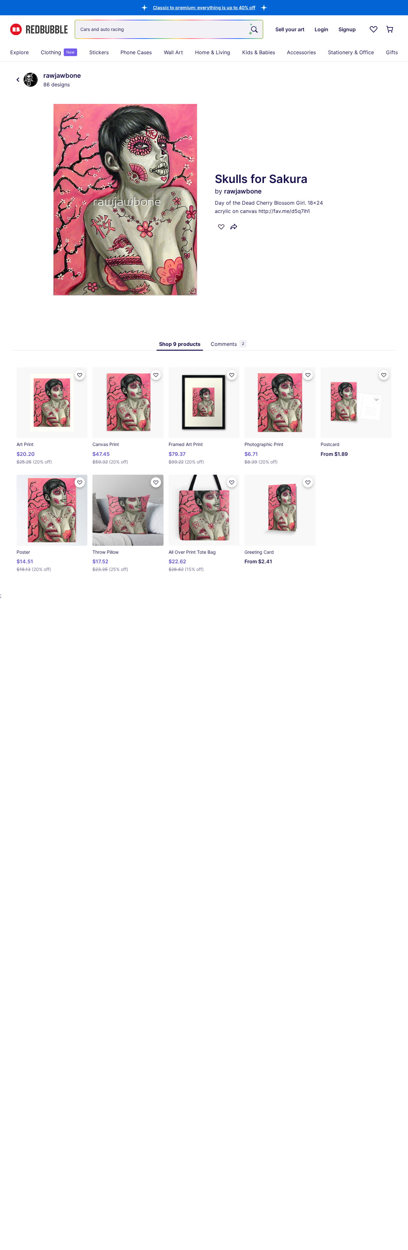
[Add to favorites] (221, 226)
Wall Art (173, 52)
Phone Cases (136, 52)
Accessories (301, 52)
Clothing (58, 52)
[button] (204, 7)
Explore (19, 52)
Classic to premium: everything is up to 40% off (204, 7)
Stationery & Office (351, 52)
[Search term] (253, 29)
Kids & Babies (258, 52)
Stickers (99, 52)
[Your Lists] (373, 29)
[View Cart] (390, 29)
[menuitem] (19, 52)
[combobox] (169, 29)
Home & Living (212, 52)
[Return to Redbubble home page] (39, 29)
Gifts (392, 52)
